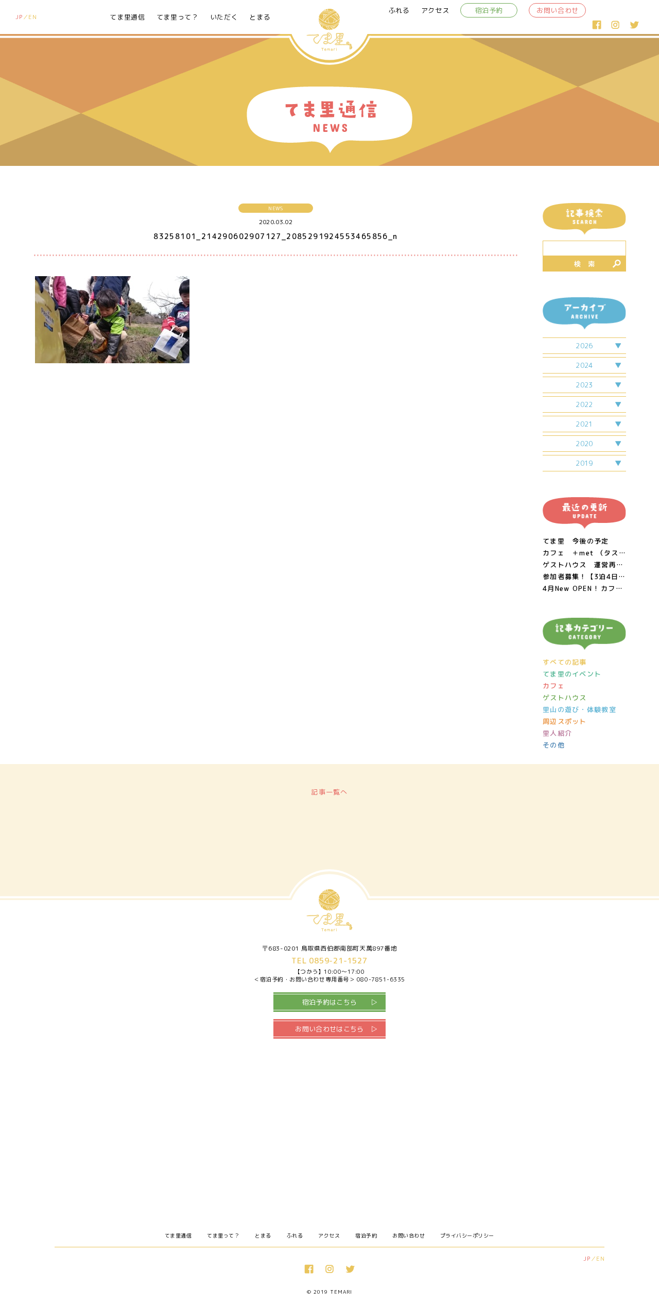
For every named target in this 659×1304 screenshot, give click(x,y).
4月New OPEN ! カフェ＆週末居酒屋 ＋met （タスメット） (584, 588)
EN (32, 17)
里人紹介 (557, 733)
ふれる (399, 10)
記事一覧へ (329, 792)
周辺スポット (565, 721)
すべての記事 (565, 662)
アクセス (435, 10)
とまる (259, 17)
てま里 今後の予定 (576, 541)
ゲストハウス (565, 698)
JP (18, 17)
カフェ (554, 686)
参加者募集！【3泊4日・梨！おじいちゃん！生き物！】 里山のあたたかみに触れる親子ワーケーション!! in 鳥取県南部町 (584, 576)
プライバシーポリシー (467, 1235)
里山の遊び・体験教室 (579, 709)
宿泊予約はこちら (329, 1002)
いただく (224, 17)
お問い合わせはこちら (329, 1029)
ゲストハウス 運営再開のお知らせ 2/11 (584, 565)
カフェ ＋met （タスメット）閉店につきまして (584, 553)
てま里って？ (178, 17)
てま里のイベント (572, 674)
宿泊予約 (489, 10)
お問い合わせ (557, 10)
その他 (554, 745)
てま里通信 (127, 17)
